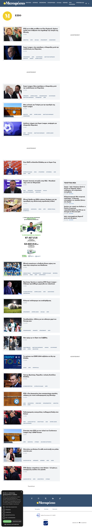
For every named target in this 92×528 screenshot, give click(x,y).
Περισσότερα (31, 486)
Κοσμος (65, 2)
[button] (12, 524)
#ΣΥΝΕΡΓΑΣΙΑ (26, 210)
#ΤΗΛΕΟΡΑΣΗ (41, 171)
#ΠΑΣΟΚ (31, 58)
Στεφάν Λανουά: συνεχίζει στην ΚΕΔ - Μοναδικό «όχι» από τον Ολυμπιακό (39, 181)
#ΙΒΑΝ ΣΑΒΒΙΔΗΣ (26, 347)
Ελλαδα (59, 2)
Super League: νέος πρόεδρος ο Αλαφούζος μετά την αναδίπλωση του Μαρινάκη (41, 48)
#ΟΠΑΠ (24, 367)
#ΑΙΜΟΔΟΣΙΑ (26, 209)
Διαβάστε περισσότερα (14, 504)
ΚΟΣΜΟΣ (71, 193)
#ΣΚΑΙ (35, 171)
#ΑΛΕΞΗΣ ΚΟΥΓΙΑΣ (31, 421)
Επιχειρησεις (51, 2)
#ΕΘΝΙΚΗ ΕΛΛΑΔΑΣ (47, 273)
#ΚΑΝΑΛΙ (47, 347)
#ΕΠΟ (31, 39)
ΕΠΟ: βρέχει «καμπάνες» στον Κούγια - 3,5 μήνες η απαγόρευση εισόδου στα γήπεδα (40, 468)
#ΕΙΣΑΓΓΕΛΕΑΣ (40, 421)
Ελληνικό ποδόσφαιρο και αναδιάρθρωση (37, 300)
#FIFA (24, 404)
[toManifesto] (14, 3)
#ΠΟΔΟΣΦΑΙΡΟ (44, 39)
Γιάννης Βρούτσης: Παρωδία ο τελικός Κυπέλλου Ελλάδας (39, 376)
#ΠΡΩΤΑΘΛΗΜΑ (26, 293)
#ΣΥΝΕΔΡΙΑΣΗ (38, 97)
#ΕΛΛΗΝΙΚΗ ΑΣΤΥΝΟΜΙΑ (46, 441)
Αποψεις (35, 2)
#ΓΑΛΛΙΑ (45, 190)
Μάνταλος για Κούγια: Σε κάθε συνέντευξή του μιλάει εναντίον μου (41, 450)
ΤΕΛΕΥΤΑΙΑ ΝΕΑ (70, 183)
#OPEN (29, 349)
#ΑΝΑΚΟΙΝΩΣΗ (52, 39)
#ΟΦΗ (24, 173)
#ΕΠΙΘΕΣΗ (42, 460)
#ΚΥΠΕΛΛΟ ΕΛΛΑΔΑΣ (27, 171)
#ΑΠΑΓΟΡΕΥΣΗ (40, 479)
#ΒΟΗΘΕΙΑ (55, 273)
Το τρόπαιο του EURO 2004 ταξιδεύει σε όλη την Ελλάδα (39, 357)
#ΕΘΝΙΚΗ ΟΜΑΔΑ (51, 209)
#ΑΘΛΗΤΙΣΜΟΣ (42, 274)
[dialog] (12, 508)
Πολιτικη (28, 2)
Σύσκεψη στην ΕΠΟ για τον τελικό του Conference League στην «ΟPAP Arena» (40, 431)
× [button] (21, 491)
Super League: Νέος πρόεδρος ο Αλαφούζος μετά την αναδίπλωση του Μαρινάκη (39, 87)
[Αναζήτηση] (88, 3)
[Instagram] (38, 498)
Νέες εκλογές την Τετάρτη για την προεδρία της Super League (39, 105)
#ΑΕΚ (55, 171)
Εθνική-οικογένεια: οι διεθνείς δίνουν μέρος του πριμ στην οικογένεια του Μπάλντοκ (39, 264)
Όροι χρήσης (37, 509)
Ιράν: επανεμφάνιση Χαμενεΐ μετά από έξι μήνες (73, 217)
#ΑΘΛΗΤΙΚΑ (25, 39)
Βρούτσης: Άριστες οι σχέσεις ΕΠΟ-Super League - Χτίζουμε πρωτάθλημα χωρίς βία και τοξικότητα (40, 283)
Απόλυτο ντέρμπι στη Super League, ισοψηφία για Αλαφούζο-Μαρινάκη (40, 124)
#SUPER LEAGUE (38, 58)
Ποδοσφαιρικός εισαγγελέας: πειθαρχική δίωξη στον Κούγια (41, 413)
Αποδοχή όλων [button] (7, 521)
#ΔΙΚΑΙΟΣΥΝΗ (31, 403)
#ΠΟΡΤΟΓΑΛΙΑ (36, 367)
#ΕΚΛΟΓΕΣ (25, 58)
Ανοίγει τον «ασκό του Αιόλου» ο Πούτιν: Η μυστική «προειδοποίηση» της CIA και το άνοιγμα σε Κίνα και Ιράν (75, 209)
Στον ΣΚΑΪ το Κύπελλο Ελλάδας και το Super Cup (39, 162)
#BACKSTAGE (35, 349)
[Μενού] (86, 3)
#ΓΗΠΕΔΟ (37, 441)
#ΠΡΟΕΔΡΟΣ (25, 95)
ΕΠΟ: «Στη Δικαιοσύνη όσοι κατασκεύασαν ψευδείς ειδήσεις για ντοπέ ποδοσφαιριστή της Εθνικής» (40, 394)
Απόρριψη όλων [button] (17, 521)
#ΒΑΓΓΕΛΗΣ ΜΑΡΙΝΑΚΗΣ (49, 56)
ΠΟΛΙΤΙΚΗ (71, 203)
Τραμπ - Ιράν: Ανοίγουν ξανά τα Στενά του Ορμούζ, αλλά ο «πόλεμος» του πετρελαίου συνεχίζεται (74, 189)
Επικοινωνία (55, 509)
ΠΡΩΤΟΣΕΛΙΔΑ (80, 2)
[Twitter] (45, 498)
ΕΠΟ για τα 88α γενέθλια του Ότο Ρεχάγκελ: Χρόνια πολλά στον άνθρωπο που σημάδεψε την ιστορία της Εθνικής (40, 30)
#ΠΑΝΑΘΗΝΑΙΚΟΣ (43, 95)
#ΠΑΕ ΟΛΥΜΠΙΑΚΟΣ (27, 423)
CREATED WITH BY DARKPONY (79, 522)
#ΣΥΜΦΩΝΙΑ (49, 171)
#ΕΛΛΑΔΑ (37, 39)
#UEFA (29, 404)
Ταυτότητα (46, 509)
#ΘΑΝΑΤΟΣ (35, 330)
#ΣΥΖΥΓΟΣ (25, 274)
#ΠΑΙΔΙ (31, 274)
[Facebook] (31, 498)
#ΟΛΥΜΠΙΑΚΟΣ (39, 56)
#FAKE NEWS (38, 403)
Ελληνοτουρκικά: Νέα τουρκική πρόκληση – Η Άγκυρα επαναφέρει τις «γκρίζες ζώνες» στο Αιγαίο (74, 199)
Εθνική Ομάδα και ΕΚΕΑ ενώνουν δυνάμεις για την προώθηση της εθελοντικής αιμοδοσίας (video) (40, 200)
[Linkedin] (53, 498)
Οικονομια (42, 2)
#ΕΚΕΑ (40, 209)
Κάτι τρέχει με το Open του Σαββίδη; (35, 338)
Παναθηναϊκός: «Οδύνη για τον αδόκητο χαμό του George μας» (39, 320)
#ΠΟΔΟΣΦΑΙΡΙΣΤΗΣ (37, 273)
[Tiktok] (60, 498)
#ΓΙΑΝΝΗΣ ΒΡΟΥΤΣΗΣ (27, 291)
